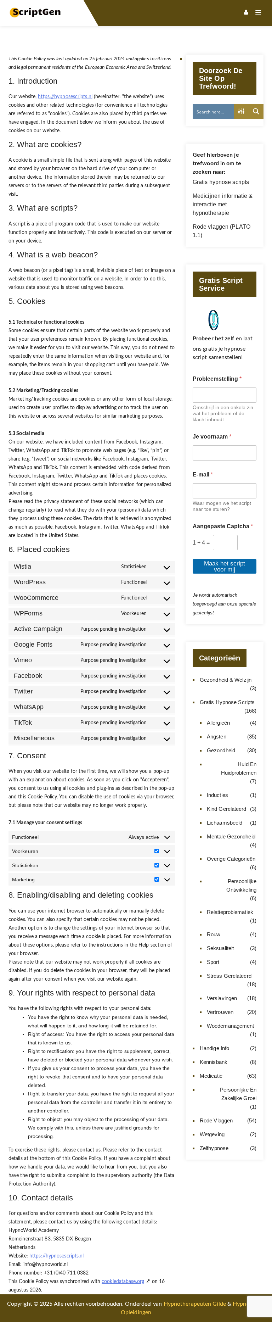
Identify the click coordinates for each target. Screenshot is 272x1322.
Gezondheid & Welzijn (225, 680)
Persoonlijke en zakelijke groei (238, 1094)
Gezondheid (221, 750)
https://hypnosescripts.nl (65, 96)
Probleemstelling (217, 379)
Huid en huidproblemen (238, 768)
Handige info (214, 1048)
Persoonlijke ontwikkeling (241, 885)
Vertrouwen (220, 1012)
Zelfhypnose (214, 1148)
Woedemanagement (230, 1026)
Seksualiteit (220, 948)
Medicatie (211, 1076)
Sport (213, 962)
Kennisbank (213, 1062)
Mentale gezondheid (231, 836)
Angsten (216, 736)
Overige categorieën (231, 859)
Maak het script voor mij (224, 566)
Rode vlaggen (216, 1120)
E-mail (203, 475)
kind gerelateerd (226, 809)
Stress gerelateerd (229, 976)
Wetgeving (212, 1134)
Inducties (217, 795)
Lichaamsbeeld (224, 823)
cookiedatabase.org (123, 1281)
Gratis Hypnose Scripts (227, 702)
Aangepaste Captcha (223, 526)
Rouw (213, 934)
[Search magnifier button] (256, 111)
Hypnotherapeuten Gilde (195, 1304)
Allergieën (218, 723)
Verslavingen (222, 998)
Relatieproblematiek (230, 912)
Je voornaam (212, 437)
